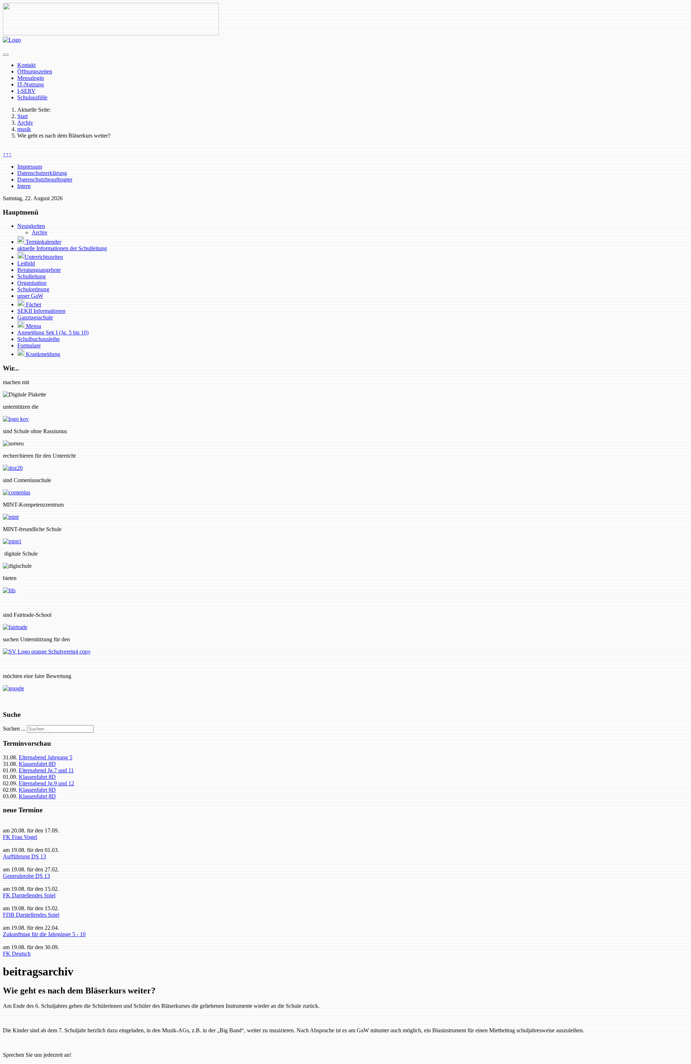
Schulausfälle (32, 97)
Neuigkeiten (31, 226)
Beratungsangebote (39, 270)
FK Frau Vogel (20, 837)
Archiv (40, 232)
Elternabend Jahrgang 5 (45, 757)
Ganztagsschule (35, 317)
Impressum (29, 166)
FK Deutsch (17, 954)
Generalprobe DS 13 (26, 876)
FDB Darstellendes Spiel (31, 915)
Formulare (29, 345)
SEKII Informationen (41, 311)
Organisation (31, 283)
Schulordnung (33, 289)
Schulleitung (31, 276)
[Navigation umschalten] (6, 55)
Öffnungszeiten (34, 71)
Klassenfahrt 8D (37, 764)
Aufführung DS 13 (24, 856)
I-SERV (26, 91)
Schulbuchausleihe (38, 339)
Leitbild (26, 263)
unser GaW (30, 296)
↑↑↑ (7, 154)
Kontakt (26, 65)
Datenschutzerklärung (42, 173)
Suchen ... (14, 729)
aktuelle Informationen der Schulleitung (62, 248)
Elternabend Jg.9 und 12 (46, 783)
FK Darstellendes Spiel (29, 895)
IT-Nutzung (30, 84)
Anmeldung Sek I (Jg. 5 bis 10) (53, 332)
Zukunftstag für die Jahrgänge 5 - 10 (44, 934)
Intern (24, 186)
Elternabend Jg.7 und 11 (46, 770)
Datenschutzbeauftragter (44, 179)
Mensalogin (30, 78)
